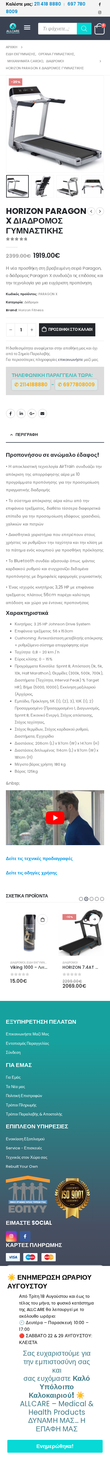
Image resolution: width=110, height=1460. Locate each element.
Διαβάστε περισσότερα (94, 919)
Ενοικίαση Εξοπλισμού (25, 1139)
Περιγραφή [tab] (27, 434)
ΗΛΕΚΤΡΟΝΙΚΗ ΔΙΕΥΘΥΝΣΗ (42, 413)
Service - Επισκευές (24, 1148)
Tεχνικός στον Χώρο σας (26, 1157)
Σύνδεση (13, 1052)
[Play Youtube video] (55, 817)
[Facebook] (100, 4)
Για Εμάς (13, 1077)
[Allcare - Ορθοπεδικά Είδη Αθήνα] (14, 28)
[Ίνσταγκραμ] (100, 12)
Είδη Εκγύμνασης (39, 962)
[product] (29, 933)
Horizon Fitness (31, 310)
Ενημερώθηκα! (55, 1446)
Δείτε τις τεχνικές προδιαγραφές (39, 858)
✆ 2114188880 (31, 384)
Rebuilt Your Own (22, 1166)
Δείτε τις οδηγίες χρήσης (31, 873)
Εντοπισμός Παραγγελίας (27, 1043)
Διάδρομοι (31, 302)
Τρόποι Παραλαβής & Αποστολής (34, 1114)
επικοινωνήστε (70, 359)
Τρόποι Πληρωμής (21, 1105)
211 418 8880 (34, 4)
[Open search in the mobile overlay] (65, 28)
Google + (32, 413)
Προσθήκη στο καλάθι (70, 329)
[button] (13, 124)
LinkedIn (21, 413)
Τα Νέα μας (15, 1086)
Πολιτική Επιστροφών (24, 1096)
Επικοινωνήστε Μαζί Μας (27, 1034)
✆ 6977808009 (76, 384)
